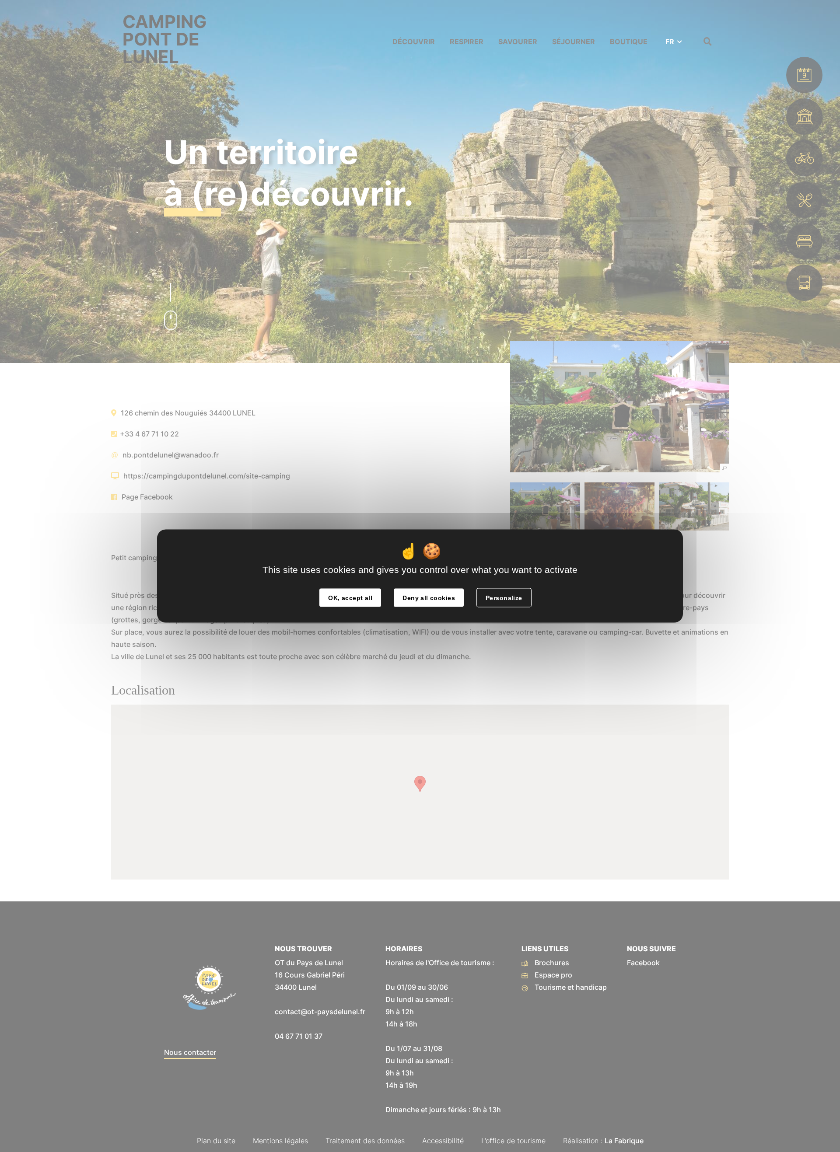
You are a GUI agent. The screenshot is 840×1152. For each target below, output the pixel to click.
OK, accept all (350, 597)
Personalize (504, 597)
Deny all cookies (428, 597)
